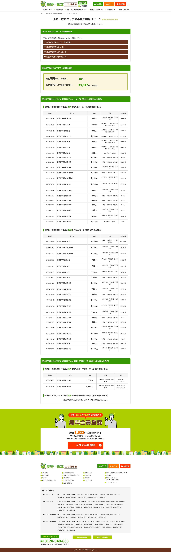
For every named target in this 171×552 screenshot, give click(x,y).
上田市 (64, 494)
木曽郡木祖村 (71, 507)
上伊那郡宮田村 (108, 504)
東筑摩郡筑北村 (107, 507)
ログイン (110, 4)
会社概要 (87, 478)
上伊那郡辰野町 (69, 504)
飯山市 (82, 494)
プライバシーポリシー (112, 482)
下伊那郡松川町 (118, 504)
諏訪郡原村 (61, 504)
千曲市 (92, 494)
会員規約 (108, 475)
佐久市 (87, 494)
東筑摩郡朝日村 (98, 507)
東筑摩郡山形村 (88, 507)
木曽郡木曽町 (79, 507)
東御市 (96, 494)
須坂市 (69, 494)
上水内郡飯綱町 (101, 497)
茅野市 (93, 501)
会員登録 (122, 4)
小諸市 (73, 494)
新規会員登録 (45, 475)
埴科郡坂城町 (61, 497)
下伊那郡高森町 (62, 507)
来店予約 (99, 4)
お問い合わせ (88, 473)
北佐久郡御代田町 (115, 494)
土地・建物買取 (124, 10)
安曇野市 (102, 501)
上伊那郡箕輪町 (78, 504)
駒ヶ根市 (83, 501)
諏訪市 (73, 501)
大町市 (88, 501)
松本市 (59, 501)
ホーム (42, 13)
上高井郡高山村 (81, 497)
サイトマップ (88, 480)
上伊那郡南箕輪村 (98, 504)
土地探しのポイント (96, 10)
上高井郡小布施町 (71, 497)
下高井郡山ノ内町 (91, 497)
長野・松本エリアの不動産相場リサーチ (56, 13)
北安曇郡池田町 (117, 507)
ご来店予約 (88, 475)
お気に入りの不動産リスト (49, 480)
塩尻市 (98, 501)
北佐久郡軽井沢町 (104, 494)
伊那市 (78, 501)
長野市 (59, 494)
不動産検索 (59, 10)
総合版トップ (47, 10)
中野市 (78, 494)
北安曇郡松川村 (62, 510)
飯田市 (69, 501)
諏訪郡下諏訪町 (110, 501)
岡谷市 (64, 501)
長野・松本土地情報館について (76, 10)
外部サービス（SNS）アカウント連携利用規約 (112, 479)
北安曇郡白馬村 (71, 510)
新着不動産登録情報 (69, 473)
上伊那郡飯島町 (88, 504)
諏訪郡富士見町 (120, 501)
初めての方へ (111, 10)
